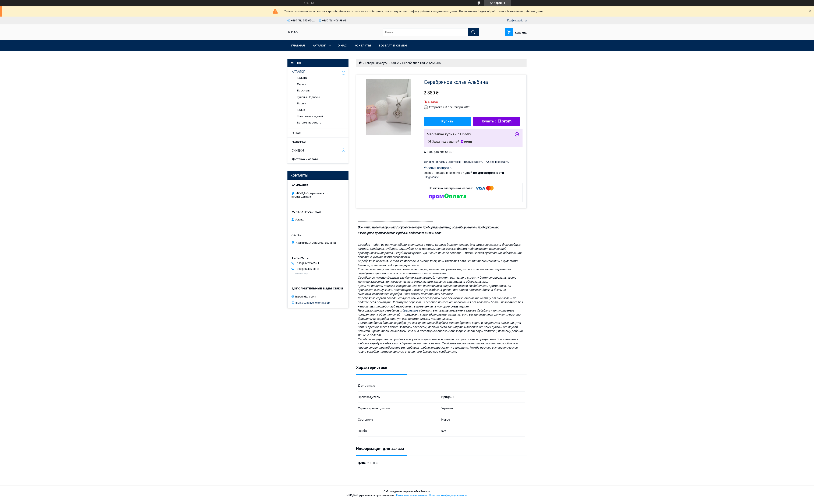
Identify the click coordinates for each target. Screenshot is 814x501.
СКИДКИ (298, 150)
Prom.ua (426, 491)
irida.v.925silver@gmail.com (312, 302)
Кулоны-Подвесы (308, 97)
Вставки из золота (309, 122)
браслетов (410, 310)
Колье (395, 63)
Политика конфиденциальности (448, 495)
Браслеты (303, 90)
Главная (298, 45)
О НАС (296, 133)
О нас (342, 45)
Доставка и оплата (305, 159)
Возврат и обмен (393, 45)
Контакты (362, 45)
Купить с (489, 121)
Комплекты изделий (310, 116)
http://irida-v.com (305, 296)
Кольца (302, 77)
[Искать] (473, 32)
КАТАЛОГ (298, 71)
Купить (447, 121)
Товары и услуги (376, 63)
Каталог (319, 45)
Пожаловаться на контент (411, 495)
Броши (301, 103)
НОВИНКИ (299, 141)
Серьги (301, 84)
